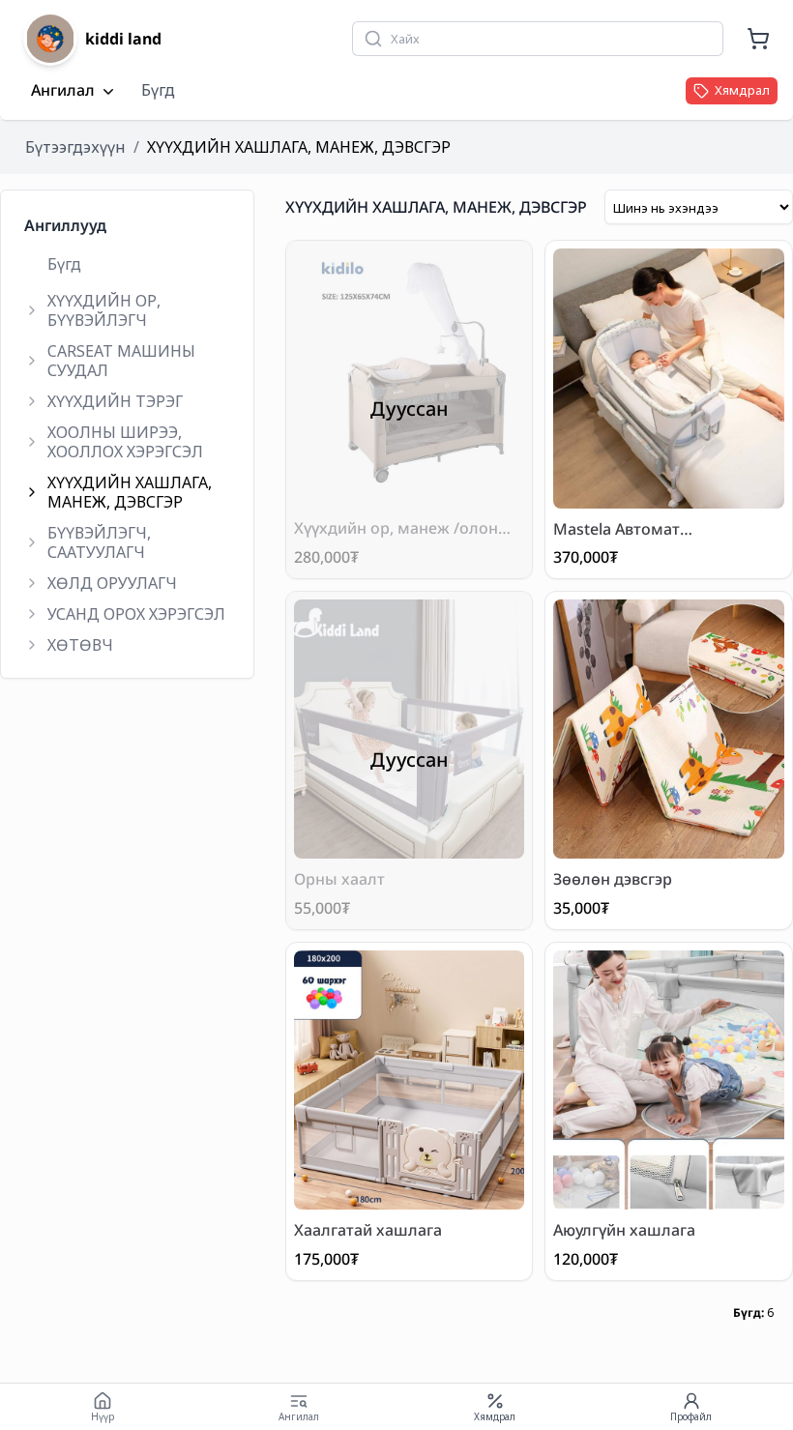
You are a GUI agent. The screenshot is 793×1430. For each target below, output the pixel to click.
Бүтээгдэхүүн (75, 147)
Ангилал (63, 91)
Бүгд (158, 90)
